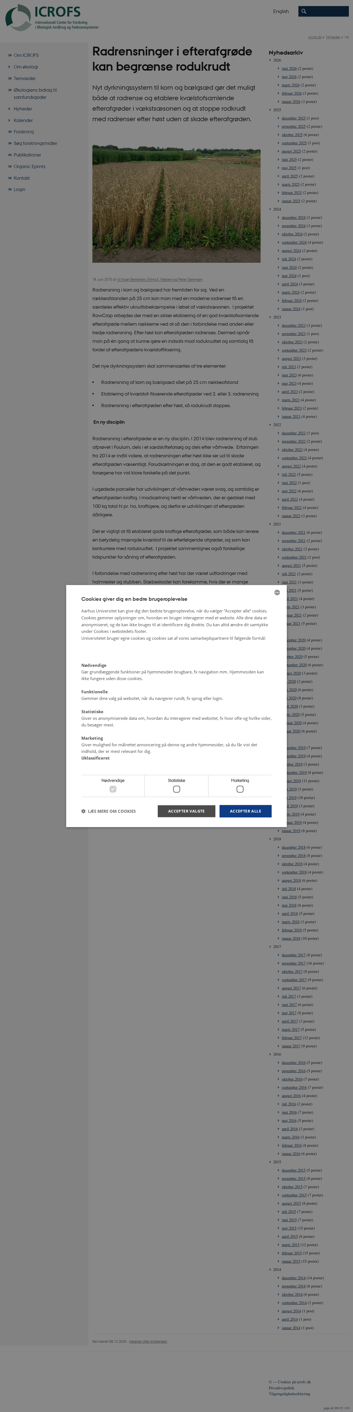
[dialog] (176, 706)
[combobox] (277, 592)
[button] (108, 811)
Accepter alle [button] (245, 810)
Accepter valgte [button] (186, 810)
